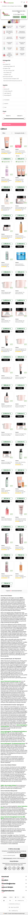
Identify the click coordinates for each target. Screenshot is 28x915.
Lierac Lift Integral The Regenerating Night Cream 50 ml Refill (6, 434)
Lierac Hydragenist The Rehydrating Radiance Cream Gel (14, 732)
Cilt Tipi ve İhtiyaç (8, 70)
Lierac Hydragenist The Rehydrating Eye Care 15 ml (6, 349)
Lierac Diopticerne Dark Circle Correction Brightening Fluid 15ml (6, 576)
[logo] (8, 2)
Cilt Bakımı (6, 68)
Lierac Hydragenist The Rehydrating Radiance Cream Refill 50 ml (20, 349)
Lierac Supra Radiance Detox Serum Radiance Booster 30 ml (6, 519)
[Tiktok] (18, 869)
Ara (25, 6)
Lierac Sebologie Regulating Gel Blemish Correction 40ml (7, 180)
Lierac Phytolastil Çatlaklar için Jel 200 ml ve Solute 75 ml (20, 491)
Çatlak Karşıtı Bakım (9, 66)
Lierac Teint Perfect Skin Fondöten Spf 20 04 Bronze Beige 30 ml (20, 151)
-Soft (5, 913)
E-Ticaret (9, 913)
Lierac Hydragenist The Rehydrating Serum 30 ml (6, 208)
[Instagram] (22, 869)
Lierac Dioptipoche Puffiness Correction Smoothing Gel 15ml (6, 547)
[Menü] (1, 2)
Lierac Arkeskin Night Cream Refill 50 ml (6, 293)
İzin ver (23, 17)
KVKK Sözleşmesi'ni (7, 858)
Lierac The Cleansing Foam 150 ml (20, 463)
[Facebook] (14, 869)
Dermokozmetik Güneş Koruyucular (12, 80)
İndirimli (6, 103)
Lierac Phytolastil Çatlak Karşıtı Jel (11, 681)
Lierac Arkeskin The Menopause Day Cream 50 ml (5, 321)
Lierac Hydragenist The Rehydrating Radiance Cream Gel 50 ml (20, 208)
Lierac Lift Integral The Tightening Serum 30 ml (6, 406)
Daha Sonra (16, 17)
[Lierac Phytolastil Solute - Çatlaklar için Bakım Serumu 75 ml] (21, 567)
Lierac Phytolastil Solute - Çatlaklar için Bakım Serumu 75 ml (20, 576)
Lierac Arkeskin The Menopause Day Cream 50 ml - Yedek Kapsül (20, 293)
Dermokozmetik (8, 76)
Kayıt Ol (23, 855)
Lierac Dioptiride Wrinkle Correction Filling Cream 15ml (19, 547)
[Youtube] (5, 869)
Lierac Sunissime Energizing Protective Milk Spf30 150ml (20, 236)
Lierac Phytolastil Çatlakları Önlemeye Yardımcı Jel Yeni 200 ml (6, 151)
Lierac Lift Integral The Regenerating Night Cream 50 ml (6, 463)
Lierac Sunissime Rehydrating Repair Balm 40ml (19, 264)
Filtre (3, 133)
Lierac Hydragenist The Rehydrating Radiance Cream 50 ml (6, 236)
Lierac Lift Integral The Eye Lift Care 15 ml (20, 378)
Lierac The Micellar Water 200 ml (5, 491)
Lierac (3, 149)
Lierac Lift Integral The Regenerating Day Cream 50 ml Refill (20, 406)
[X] (9, 869)
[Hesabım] (24, 2)
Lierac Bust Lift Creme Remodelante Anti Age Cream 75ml (20, 519)
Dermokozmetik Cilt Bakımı (11, 78)
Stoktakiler (6, 99)
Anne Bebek (6, 64)
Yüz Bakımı (7, 74)
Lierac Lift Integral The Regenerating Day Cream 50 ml (20, 434)
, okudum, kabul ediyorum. (14, 858)
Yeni (5, 107)
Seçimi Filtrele (7, 124)
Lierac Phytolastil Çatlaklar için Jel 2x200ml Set (19, 180)
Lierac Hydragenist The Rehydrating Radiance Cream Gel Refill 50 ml (6, 378)
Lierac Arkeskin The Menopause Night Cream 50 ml (19, 321)
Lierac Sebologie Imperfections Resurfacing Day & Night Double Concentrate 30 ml (6, 264)
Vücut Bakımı (7, 72)
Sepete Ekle (6, 162)
